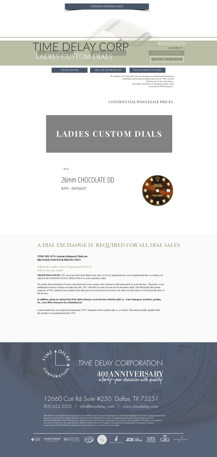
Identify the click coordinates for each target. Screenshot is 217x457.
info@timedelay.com (97, 406)
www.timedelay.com (141, 406)
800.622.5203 (58, 406)
